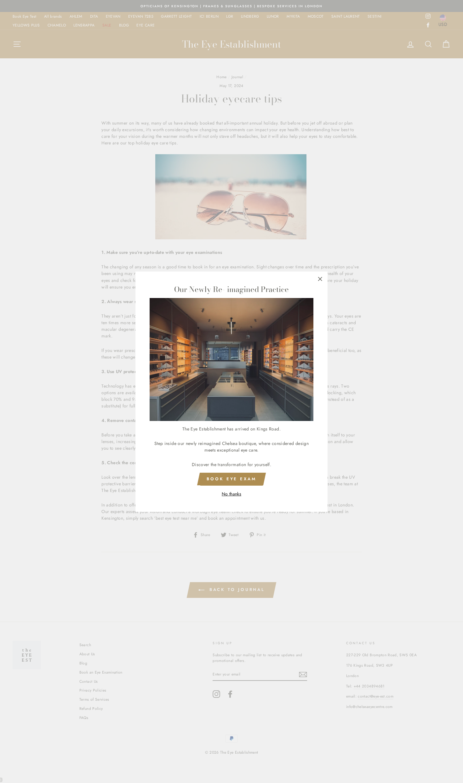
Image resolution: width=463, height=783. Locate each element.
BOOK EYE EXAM (231, 479)
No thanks (231, 493)
